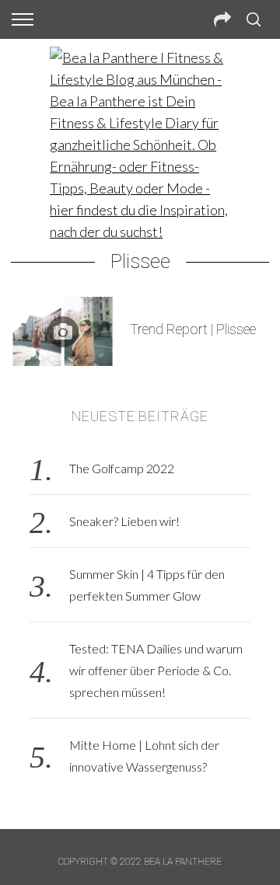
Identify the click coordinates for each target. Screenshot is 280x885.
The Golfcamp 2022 (121, 468)
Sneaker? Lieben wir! (124, 521)
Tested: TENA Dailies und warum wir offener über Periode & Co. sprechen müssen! (156, 670)
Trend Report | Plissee (193, 329)
